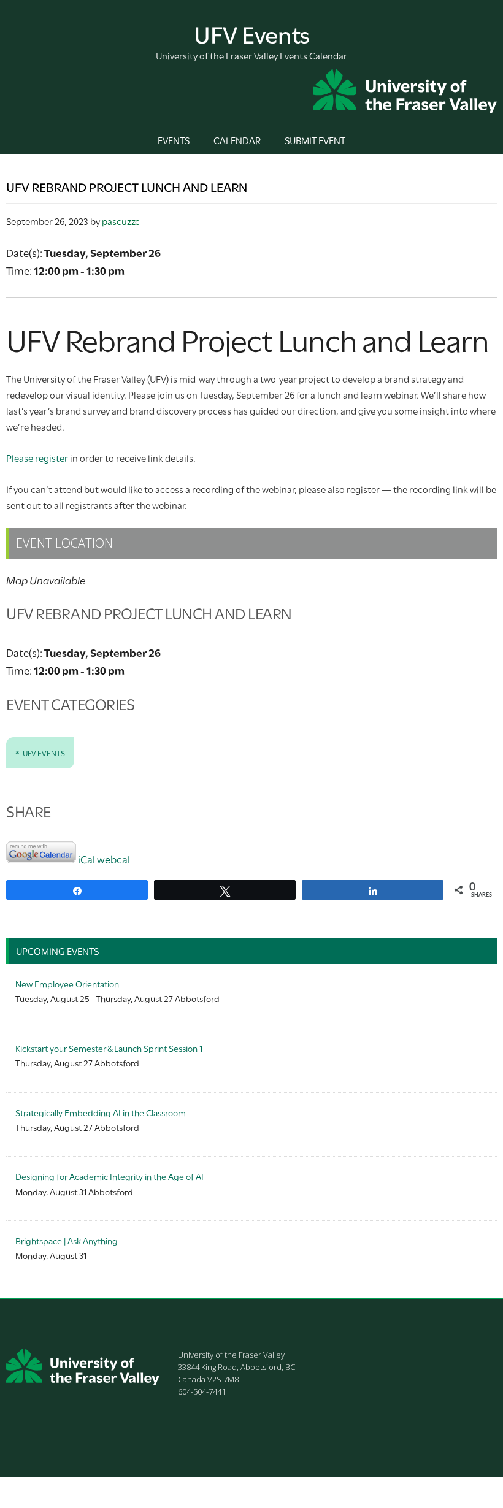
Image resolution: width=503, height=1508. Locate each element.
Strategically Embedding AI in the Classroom (100, 1112)
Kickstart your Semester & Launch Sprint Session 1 (108, 1047)
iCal (86, 859)
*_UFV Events (40, 752)
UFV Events (252, 33)
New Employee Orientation (67, 983)
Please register (37, 457)
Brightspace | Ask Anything (66, 1240)
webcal (113, 859)
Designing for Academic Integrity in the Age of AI (109, 1175)
